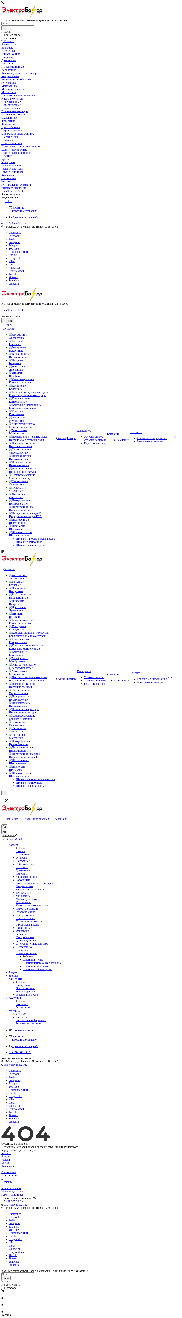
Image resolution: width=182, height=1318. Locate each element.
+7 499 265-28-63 (12, 191)
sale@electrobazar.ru (15, 223)
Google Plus (15, 258)
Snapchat (14, 280)
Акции (5, 1156)
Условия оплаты (11, 1188)
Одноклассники (18, 251)
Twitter (13, 239)
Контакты (22, 1017)
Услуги (5, 1159)
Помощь (6, 1181)
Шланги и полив (33, 959)
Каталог (20, 851)
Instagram (14, 242)
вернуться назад (11, 1150)
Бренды (6, 1162)
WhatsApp (15, 267)
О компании (8, 1172)
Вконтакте (15, 232)
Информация (9, 1175)
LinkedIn (14, 283)
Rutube (13, 254)
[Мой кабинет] (3, 797)
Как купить (23, 985)
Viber (12, 261)
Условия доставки (12, 1191)
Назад (22, 848)
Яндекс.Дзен (16, 270)
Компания (22, 1004)
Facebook (14, 235)
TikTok (13, 274)
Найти (6, 1278)
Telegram (14, 245)
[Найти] (4, 28)
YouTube (14, 248)
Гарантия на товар (12, 1194)
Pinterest (13, 277)
